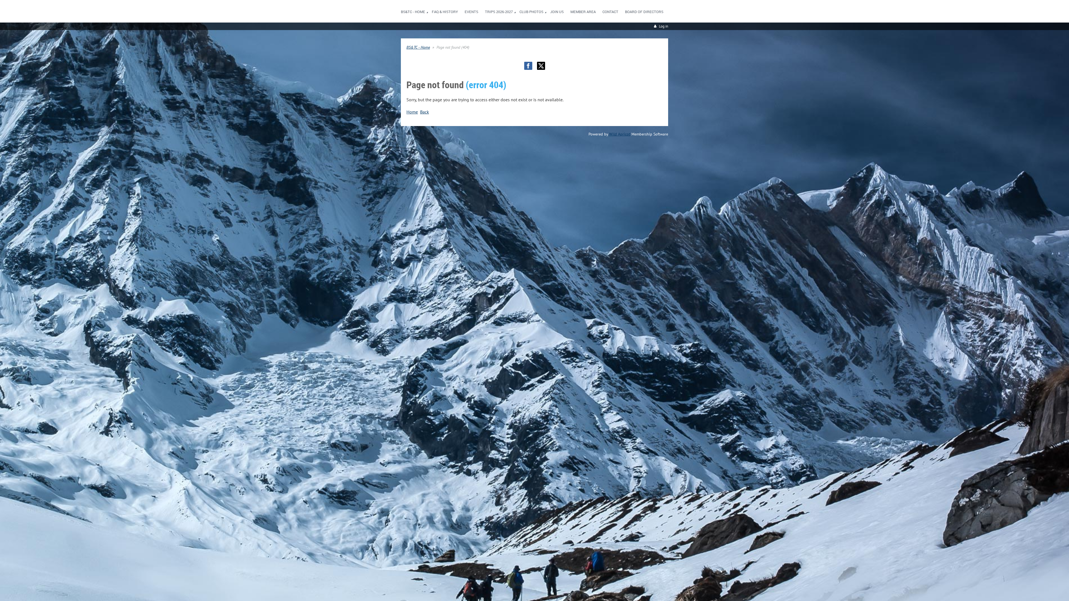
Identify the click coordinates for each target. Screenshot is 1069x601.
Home (412, 112)
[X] (541, 66)
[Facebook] (528, 66)
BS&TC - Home (418, 47)
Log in (663, 26)
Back (424, 112)
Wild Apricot (619, 134)
